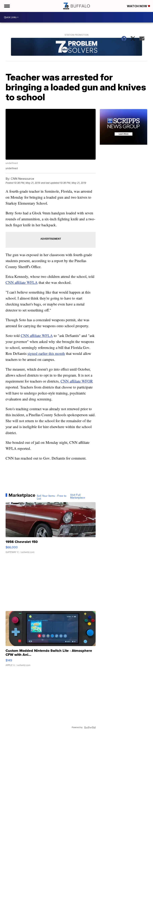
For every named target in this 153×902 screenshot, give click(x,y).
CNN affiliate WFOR (77, 381)
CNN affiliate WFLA (22, 282)
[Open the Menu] (6, 6)
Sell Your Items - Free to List (51, 497)
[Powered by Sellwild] (90, 727)
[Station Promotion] (77, 47)
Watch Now (137, 6)
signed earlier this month (46, 353)
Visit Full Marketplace (77, 496)
